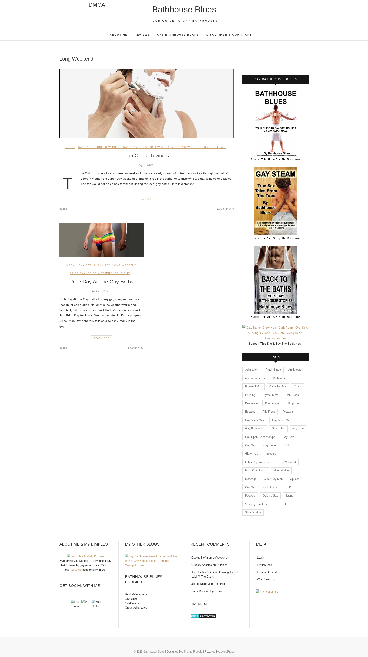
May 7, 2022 (145, 165)
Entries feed (264, 564)
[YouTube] (96, 604)
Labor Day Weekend (159, 147)
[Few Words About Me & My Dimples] (85, 556)
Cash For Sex (277, 386)
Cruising (250, 395)
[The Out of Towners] (146, 104)
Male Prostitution (255, 470)
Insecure (271, 453)
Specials (282, 504)
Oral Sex (250, 487)
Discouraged (272, 403)
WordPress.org (266, 579)
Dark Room (293, 395)
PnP (288, 487)
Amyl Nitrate (273, 369)
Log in (260, 557)
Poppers (250, 495)
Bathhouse (279, 378)
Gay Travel (132, 147)
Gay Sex (104, 265)
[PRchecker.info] (267, 591)
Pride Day (78, 273)
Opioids (294, 479)
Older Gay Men (273, 479)
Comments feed (267, 572)
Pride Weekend (100, 273)
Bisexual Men (253, 386)
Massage (250, 479)
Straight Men (253, 512)
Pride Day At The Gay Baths (101, 281)
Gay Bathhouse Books (178, 34)
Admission (251, 369)
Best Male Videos (136, 594)
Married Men (281, 470)
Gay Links (131, 598)
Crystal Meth (270, 395)
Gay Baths (87, 265)
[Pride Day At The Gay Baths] (101, 240)
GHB (287, 445)
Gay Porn (113, 147)
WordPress (227, 651)
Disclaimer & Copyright (229, 34)
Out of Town (215, 147)
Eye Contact (217, 591)
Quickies (222, 564)
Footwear (288, 411)
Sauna (289, 495)
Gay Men (298, 428)
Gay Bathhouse (90, 147)
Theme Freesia (193, 651)
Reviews (142, 34)
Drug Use (293, 403)
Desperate (251, 403)
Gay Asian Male (255, 420)
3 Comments (136, 347)
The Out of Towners (146, 155)
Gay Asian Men (281, 420)
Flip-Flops (269, 411)
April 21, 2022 (99, 291)
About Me (118, 34)
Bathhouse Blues (184, 9)
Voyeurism (222, 557)
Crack (297, 386)
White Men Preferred (212, 583)
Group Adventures (136, 607)
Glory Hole (251, 453)
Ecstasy (250, 411)
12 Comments (225, 208)
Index (69, 147)
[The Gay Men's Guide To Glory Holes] (275, 327)
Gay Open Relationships (260, 437)
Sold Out (122, 273)
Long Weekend (190, 147)
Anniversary (295, 369)
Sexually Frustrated (257, 504)
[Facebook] (75, 604)
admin (63, 208)
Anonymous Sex (255, 378)
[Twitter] (85, 604)
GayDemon (132, 603)
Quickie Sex (270, 495)
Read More (147, 199)
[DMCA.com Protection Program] (203, 616)
